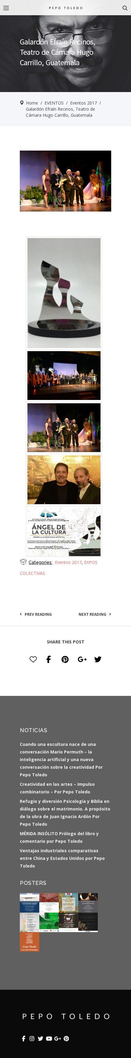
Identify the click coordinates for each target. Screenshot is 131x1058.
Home (32, 103)
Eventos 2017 (83, 103)
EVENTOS (54, 103)
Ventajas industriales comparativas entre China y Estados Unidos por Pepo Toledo (62, 858)
